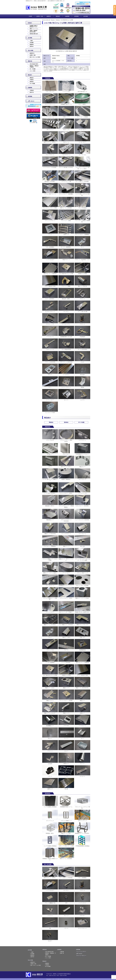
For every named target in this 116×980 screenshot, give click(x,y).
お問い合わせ (79, 953)
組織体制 (32, 955)
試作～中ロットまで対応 (35, 965)
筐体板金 (66, 422)
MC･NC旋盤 (81, 422)
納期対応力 (32, 962)
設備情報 (59, 949)
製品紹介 (45, 961)
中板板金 (47, 964)
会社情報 (30, 950)
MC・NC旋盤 (48, 956)
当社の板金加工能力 (49, 951)
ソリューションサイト (81, 951)
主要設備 (62, 951)
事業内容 (45, 949)
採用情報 (78, 949)
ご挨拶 (31, 952)
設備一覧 (62, 953)
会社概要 (32, 953)
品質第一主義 (33, 963)
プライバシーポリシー (81, 955)
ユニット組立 (48, 957)
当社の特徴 (30, 960)
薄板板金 (51, 422)
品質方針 (32, 956)
